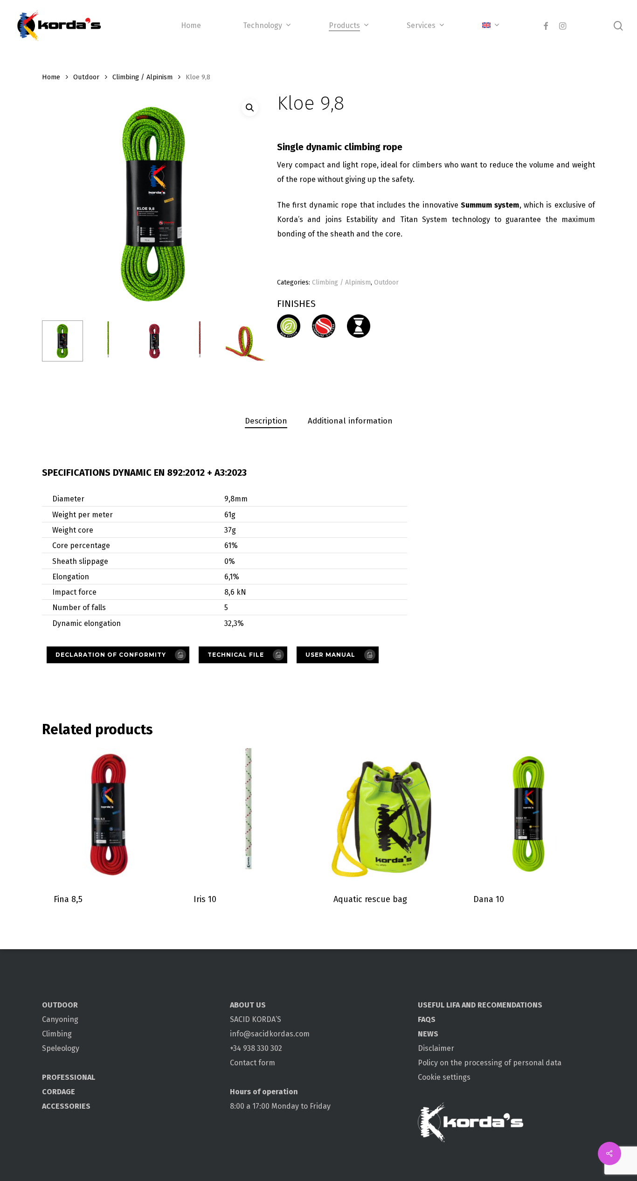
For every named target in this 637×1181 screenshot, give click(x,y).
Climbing (57, 1033)
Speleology (60, 1048)
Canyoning (60, 1019)
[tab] (266, 421)
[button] (250, 107)
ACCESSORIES (66, 1106)
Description (266, 421)
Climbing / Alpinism (142, 77)
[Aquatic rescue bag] (388, 814)
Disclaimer (436, 1048)
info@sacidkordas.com (270, 1033)
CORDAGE (58, 1091)
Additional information (350, 421)
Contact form (252, 1062)
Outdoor (86, 77)
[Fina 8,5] (108, 814)
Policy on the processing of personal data (489, 1062)
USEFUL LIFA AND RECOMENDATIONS (480, 1004)
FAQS (427, 1019)
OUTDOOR (60, 1004)
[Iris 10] (248, 814)
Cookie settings (444, 1077)
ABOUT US (248, 1004)
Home (51, 77)
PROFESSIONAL (68, 1077)
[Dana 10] (528, 814)
